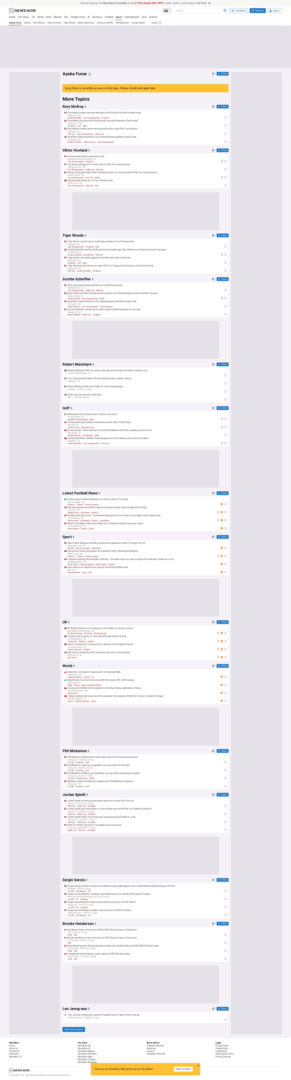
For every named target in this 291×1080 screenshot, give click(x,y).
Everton (84, 529)
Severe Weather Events (91, 685)
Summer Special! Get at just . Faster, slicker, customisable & (143, 3)
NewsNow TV (15, 1056)
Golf (79, 126)
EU (93, 677)
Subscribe (14, 1054)
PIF (89, 891)
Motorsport (96, 548)
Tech (144, 17)
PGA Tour (71, 134)
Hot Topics (23, 17)
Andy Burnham (100, 633)
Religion (82, 641)
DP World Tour (81, 778)
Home (12, 17)
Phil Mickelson (122, 22)
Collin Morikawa (106, 307)
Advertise (151, 1048)
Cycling (111, 564)
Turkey (93, 701)
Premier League (92, 505)
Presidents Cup (87, 427)
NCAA (97, 178)
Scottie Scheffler (105, 22)
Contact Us (14, 1051)
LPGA (70, 935)
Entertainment (132, 17)
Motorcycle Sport (83, 548)
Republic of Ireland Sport (78, 419)
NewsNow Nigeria (86, 1051)
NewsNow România (87, 1054)
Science (153, 17)
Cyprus (70, 701)
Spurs (91, 529)
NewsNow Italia (85, 1056)
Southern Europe (82, 701)
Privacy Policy (222, 1045)
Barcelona (85, 513)
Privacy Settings (223, 1056)
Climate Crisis (77, 17)
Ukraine (58, 17)
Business (97, 17)
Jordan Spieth (138, 22)
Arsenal (94, 513)
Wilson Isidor (73, 521)
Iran (66, 17)
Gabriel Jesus (73, 513)
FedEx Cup (99, 134)
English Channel (74, 650)
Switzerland (72, 693)
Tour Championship (91, 118)
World (40, 17)
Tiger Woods (69, 22)
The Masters (87, 435)
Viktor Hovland (54, 22)
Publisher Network (155, 1045)
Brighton (71, 505)
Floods (77, 685)
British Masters (74, 435)
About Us (13, 1048)
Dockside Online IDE (156, 1054)
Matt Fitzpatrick (74, 315)
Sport (119, 17)
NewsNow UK (84, 1045)
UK (33, 17)
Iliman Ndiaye (73, 529)
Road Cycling (101, 564)
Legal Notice (221, 1051)
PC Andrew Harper (75, 633)
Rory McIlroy (39, 22)
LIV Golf (71, 762)
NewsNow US (84, 1048)
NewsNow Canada (86, 1059)
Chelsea (80, 505)
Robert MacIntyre (86, 22)
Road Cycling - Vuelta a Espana (81, 564)
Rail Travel (72, 658)
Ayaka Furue (15, 22)
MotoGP (71, 548)
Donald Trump (73, 427)
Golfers (27, 22)
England (86, 650)
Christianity (72, 641)
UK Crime (88, 633)
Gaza (48, 17)
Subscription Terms (225, 1054)
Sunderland (104, 521)
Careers (150, 1051)
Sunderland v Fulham (89, 521)
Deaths (91, 641)
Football (109, 17)
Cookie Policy (222, 1048)
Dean (84, 572)
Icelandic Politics (75, 677)
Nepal (70, 685)
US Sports (105, 118)
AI (89, 17)
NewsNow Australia (87, 1062)
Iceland (87, 677)
